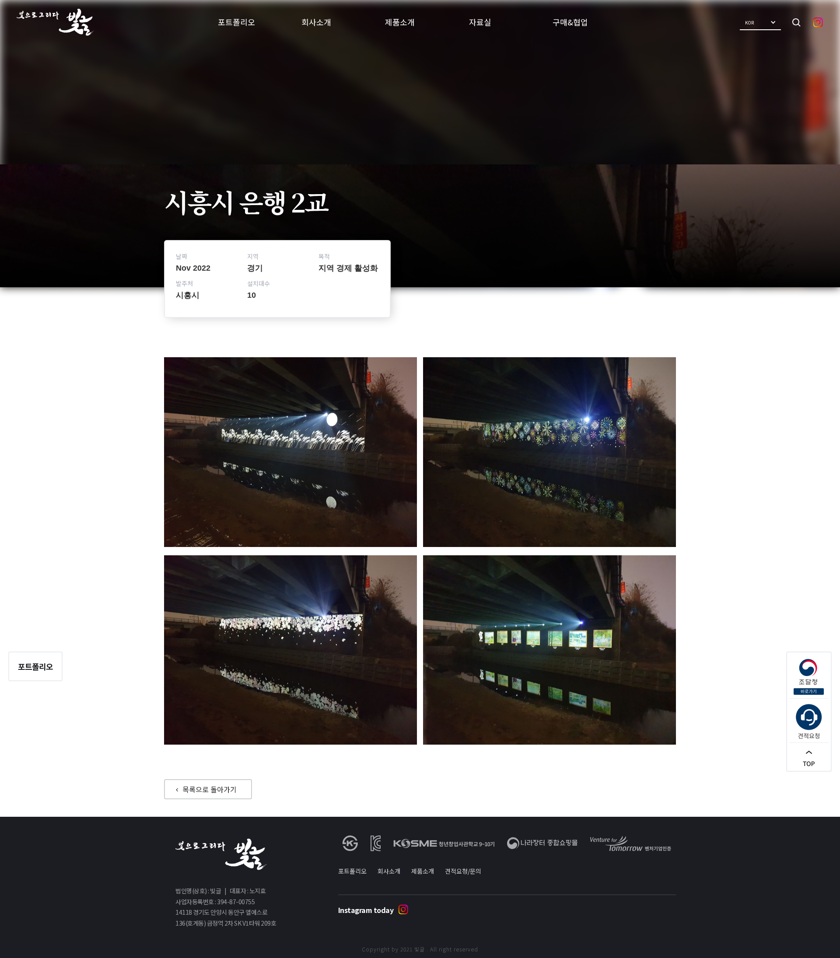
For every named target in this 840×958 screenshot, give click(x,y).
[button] (760, 22)
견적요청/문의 (463, 871)
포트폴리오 (236, 22)
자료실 (480, 22)
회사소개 (316, 22)
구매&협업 (570, 22)
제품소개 (400, 22)
